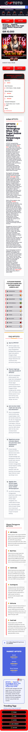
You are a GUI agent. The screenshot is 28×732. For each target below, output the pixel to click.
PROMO (15, 711)
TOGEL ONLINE (16, 709)
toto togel (13, 176)
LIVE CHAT (15, 727)
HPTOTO (14, 201)
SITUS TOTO (18, 708)
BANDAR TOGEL (8, 709)
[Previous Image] (2, 46)
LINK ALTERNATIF (15, 723)
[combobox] (12, 7)
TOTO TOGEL (11, 708)
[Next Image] (25, 46)
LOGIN (7, 20)
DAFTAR (20, 20)
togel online (18, 269)
